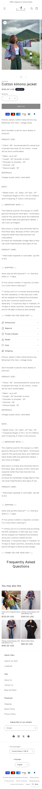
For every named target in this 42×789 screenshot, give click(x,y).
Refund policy (34, 777)
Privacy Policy (10, 714)
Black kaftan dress (27, 641)
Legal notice (30, 784)
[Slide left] (16, 77)
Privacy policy (9, 781)
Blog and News (10, 690)
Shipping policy (34, 781)
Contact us (8, 685)
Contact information (17, 784)
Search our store (11, 661)
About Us (8, 680)
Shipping (8, 704)
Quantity (5, 94)
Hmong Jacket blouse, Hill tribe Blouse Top (30, 612)
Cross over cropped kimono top (11, 612)
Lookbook (8, 666)
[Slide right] (26, 77)
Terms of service (21, 781)
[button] (4, 8)
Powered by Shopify (21, 777)
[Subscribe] (34, 728)
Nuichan (11, 777)
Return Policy (9, 709)
